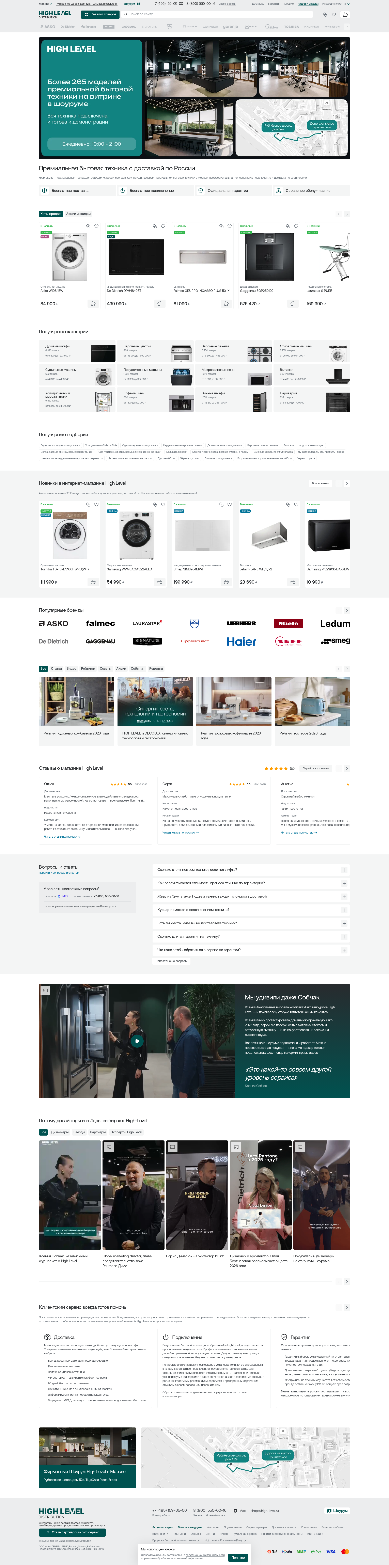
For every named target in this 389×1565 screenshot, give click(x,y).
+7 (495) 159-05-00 (168, 4)
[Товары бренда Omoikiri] (190, 26)
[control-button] (347, 214)
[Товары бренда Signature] (149, 26)
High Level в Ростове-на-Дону (224, 1540)
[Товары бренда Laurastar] (210, 26)
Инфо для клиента (334, 3)
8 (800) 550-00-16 (201, 4)
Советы (105, 668)
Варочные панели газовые (262, 445)
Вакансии (158, 1534)
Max (65, 896)
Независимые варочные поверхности (130, 458)
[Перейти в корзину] (345, 14)
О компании (309, 1527)
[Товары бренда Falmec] (88, 26)
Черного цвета (306, 458)
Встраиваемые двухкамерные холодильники (67, 452)
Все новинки (320, 483)
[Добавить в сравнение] (88, 226)
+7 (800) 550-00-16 (106, 896)
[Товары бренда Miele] (109, 26)
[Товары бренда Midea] (271, 26)
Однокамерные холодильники (140, 445)
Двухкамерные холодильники (224, 445)
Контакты (213, 1527)
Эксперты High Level (126, 1132)
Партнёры (98, 1132)
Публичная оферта (245, 1534)
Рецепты (156, 668)
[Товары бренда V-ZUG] (170, 26)
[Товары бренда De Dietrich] (68, 26)
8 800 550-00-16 (95, 1549)
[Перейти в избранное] (333, 14)
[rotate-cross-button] (344, 870)
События (137, 668)
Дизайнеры (60, 1132)
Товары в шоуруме (190, 1527)
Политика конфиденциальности (281, 1534)
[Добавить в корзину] (93, 304)
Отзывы (196, 1534)
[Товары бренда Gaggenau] (129, 26)
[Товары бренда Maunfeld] (312, 26)
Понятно (238, 1558)
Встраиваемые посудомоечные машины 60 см (264, 458)
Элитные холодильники (218, 458)
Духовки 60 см (166, 458)
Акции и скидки (308, 3)
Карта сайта (315, 1534)
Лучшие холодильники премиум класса (321, 452)
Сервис (289, 3)
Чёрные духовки (189, 458)
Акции (121, 668)
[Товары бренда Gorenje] (230, 26)
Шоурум (129, 4)
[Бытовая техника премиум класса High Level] (55, 15)
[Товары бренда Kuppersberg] (332, 26)
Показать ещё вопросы (171, 961)
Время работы (227, 4)
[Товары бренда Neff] (251, 26)
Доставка (258, 3)
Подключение (187, 1337)
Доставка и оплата (284, 1527)
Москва (44, 4)
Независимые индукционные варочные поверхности (72, 458)
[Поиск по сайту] (217, 14)
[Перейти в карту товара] (70, 257)
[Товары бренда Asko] (48, 26)
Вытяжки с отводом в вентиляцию (304, 445)
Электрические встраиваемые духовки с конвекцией (129, 452)
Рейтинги (88, 668)
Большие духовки (176, 452)
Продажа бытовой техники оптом (174, 1540)
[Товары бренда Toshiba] (291, 26)
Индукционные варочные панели (182, 445)
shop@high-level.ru (265, 1511)
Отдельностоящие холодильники (60, 445)
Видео (71, 668)
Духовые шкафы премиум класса (273, 452)
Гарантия (274, 3)
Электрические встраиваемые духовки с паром (220, 452)
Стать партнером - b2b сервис (75, 1532)
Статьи (56, 668)
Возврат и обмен (332, 1527)
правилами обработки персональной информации (173, 1558)
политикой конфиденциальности (205, 1555)
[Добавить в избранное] (96, 226)
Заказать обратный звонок (209, 1515)
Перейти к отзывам (316, 768)
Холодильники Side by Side (101, 445)
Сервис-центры (256, 1527)
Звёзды (79, 1132)
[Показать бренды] (347, 26)
